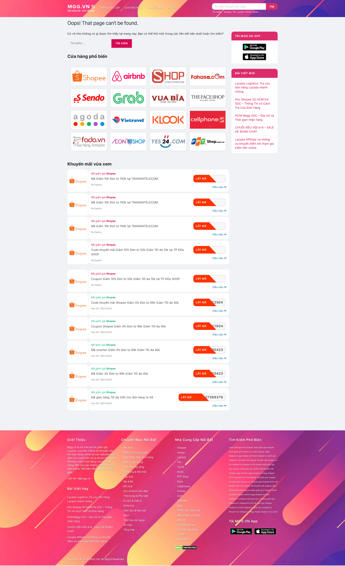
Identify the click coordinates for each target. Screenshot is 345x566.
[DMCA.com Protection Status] (186, 547)
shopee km (234, 503)
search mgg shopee (253, 494)
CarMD (181, 534)
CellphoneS (183, 486)
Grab (180, 495)
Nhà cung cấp (110, 7)
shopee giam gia (267, 499)
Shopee (227, 12)
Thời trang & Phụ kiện (136, 495)
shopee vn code (236, 507)
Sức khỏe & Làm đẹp (135, 491)
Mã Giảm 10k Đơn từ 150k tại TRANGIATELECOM (124, 178)
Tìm (272, 6)
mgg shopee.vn (255, 473)
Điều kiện (218, 186)
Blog (171, 7)
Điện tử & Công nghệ (135, 452)
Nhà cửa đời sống (133, 466)
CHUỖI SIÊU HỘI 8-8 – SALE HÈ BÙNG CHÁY (90, 529)
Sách (126, 515)
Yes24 (180, 466)
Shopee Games (186, 524)
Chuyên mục (133, 7)
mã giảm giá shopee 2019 (262, 482)
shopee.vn (233, 499)
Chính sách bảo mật (189, 510)
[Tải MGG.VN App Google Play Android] (254, 47)
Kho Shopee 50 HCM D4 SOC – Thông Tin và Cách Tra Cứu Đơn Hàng (252, 103)
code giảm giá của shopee (241, 447)
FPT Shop (183, 476)
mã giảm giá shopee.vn (239, 482)
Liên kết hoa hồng (187, 529)
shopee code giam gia (249, 499)
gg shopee (244, 456)
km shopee (234, 464)
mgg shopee (242, 473)
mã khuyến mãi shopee (261, 486)
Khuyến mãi (155, 7)
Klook (248, 12)
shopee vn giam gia (253, 507)
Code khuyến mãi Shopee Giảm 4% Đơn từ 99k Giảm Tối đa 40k (135, 302)
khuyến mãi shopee (247, 460)
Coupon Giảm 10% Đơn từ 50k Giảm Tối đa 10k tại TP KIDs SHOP (135, 279)
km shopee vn (246, 464)
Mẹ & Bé (128, 481)
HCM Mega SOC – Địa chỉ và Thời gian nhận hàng (89, 519)
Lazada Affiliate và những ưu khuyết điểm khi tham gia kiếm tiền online (254, 143)
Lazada (240, 12)
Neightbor (183, 539)
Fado (180, 481)
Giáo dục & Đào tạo (134, 510)
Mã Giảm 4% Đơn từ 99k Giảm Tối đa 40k (119, 373)
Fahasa (181, 491)
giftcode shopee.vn (258, 456)
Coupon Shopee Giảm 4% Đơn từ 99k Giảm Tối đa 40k (128, 326)
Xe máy (127, 524)
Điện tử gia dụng (133, 462)
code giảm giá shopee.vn (240, 452)
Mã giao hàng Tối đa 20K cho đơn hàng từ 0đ (122, 397)
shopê (257, 512)
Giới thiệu (182, 500)
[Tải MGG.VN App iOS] (254, 56)
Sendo (255, 12)
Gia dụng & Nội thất (134, 471)
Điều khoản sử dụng (189, 515)
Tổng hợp (129, 529)
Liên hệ (181, 520)
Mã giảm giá (103, 173)
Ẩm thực (128, 447)
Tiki (234, 12)
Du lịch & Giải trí (132, 500)
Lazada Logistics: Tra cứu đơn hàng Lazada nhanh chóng (252, 87)
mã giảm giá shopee (266, 477)
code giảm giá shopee (264, 447)
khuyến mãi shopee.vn (267, 460)
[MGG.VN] (82, 8)
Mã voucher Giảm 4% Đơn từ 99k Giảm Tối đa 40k (125, 350)
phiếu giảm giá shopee (260, 490)
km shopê (257, 464)
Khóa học (128, 505)
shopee (266, 494)
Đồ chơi (127, 486)
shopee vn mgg (247, 512)
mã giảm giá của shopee (245, 477)
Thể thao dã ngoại (134, 520)
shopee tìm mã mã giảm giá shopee (256, 503)
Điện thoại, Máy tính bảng (138, 457)
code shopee (258, 452)
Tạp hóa (128, 476)
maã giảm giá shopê (249, 469)
